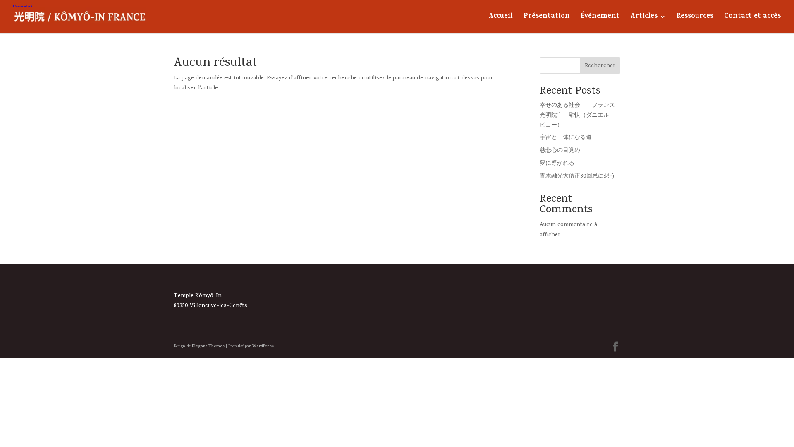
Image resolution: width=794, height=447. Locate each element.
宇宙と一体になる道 (566, 138)
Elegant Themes (208, 346)
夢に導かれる (557, 163)
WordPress (263, 346)
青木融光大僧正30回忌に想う (577, 176)
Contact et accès (752, 18)
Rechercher (600, 66)
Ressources (695, 18)
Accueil (500, 18)
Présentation (547, 18)
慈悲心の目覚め (560, 151)
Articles (644, 18)
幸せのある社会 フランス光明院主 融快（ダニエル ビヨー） (577, 115)
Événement (600, 18)
